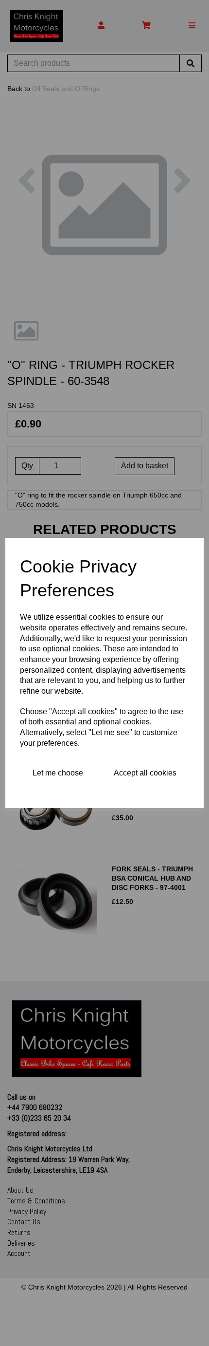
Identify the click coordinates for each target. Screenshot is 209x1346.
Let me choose (58, 773)
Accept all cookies (145, 773)
